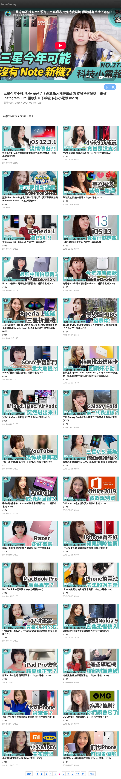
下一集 (110, 87)
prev (29, 773)
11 (83, 773)
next (92, 773)
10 (77, 773)
